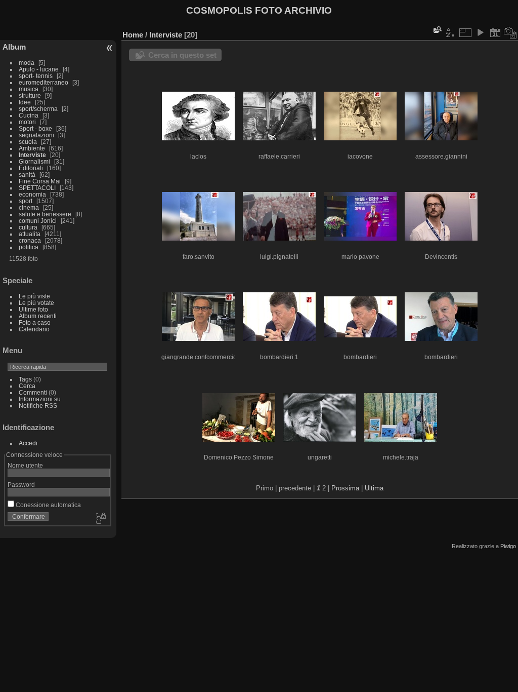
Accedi (28, 443)
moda (26, 62)
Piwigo (508, 546)
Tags (25, 379)
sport (25, 201)
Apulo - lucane (39, 69)
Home (132, 34)
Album (14, 47)
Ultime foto (33, 309)
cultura (28, 227)
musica (28, 89)
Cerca (27, 385)
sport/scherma (38, 108)
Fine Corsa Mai (40, 181)
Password (21, 484)
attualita (29, 233)
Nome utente (25, 465)
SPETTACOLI (37, 187)
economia (32, 194)
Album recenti (38, 316)
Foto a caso (35, 322)
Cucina (28, 115)
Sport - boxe (35, 128)
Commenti (33, 392)
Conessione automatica (47, 505)
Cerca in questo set (182, 55)
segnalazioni (36, 135)
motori (27, 122)
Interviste (32, 154)
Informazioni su (40, 399)
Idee (25, 102)
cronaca (30, 240)
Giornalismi (34, 161)
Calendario (34, 329)
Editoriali (31, 168)
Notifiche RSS (38, 405)
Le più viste (34, 296)
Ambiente (32, 148)
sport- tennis (36, 75)
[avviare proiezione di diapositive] (480, 32)
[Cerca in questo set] (436, 29)
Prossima (345, 488)
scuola (28, 141)
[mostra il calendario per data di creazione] (510, 32)
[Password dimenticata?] (100, 518)
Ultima (374, 488)
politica (28, 247)
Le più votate (36, 302)
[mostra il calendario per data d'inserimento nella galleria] (495, 32)
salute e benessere (45, 214)
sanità (27, 174)
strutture (30, 95)
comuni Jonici (38, 220)
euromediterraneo (43, 82)
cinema (29, 207)
